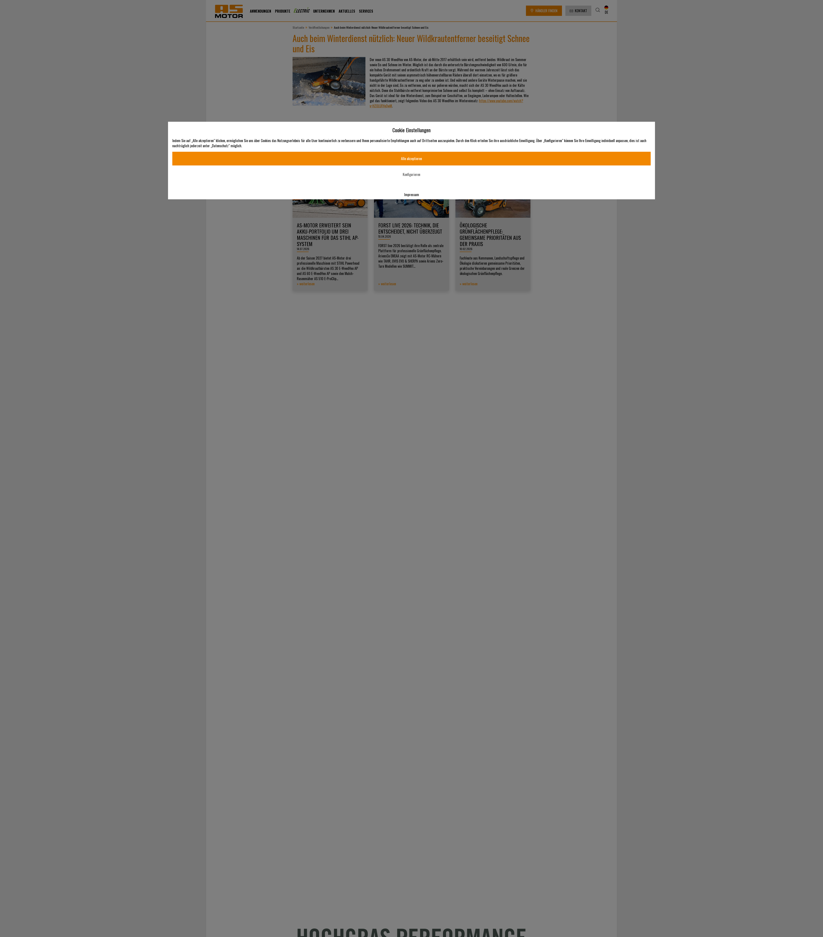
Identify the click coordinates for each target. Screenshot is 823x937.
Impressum (411, 194)
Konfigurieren (411, 174)
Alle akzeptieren (411, 158)
